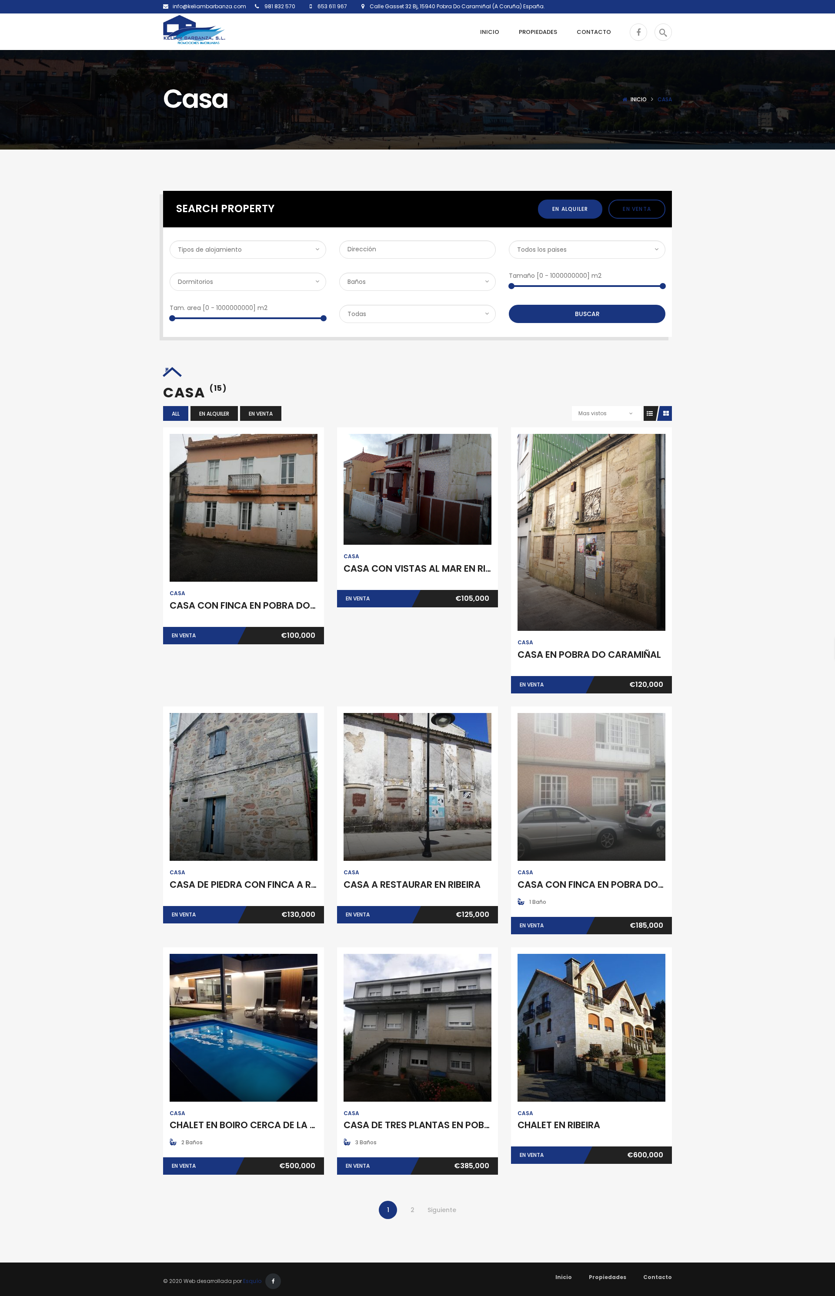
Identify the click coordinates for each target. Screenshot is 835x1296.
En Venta (637, 209)
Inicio (639, 99)
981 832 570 (279, 6)
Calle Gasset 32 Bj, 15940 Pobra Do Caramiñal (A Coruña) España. (454, 6)
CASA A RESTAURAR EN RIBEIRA (412, 884)
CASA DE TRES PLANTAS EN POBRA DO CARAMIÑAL (456, 1125)
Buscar (587, 314)
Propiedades (607, 1277)
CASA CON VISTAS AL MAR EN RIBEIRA (427, 568)
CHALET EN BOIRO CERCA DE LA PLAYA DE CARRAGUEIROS (297, 1125)
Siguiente (442, 1210)
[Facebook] (273, 1281)
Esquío (252, 1281)
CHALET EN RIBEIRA (559, 1125)
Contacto (657, 1277)
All (176, 413)
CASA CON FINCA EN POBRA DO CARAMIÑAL (267, 605)
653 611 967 (331, 6)
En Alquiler (570, 209)
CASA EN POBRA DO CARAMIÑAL (589, 654)
